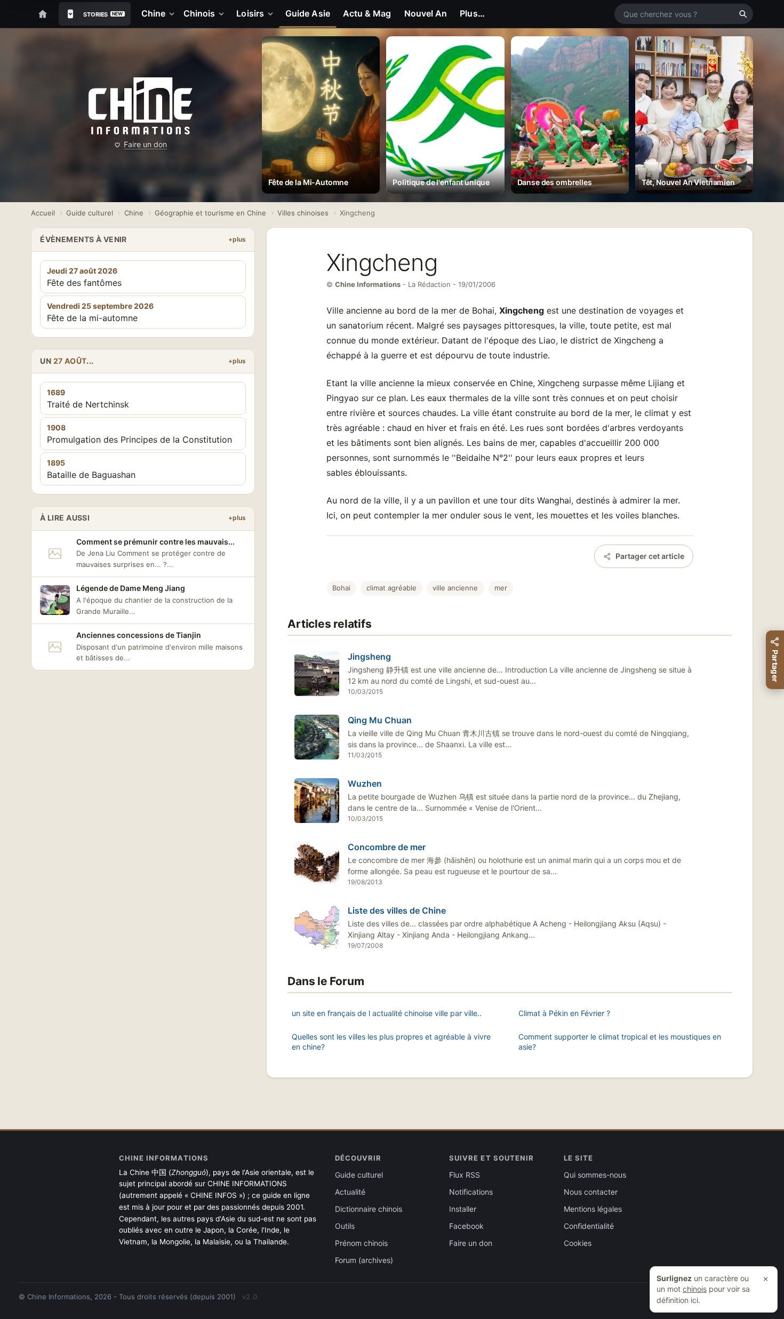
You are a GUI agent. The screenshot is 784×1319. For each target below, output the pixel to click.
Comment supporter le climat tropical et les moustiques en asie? (619, 1042)
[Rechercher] (743, 13)
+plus (237, 239)
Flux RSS (464, 1174)
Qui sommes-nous (595, 1174)
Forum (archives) (364, 1260)
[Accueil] (42, 14)
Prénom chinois (361, 1243)
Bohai (341, 587)
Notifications (471, 1191)
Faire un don (145, 144)
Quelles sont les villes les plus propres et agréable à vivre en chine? (391, 1042)
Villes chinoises (303, 213)
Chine (153, 13)
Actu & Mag (367, 13)
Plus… (472, 13)
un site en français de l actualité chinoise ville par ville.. (387, 1013)
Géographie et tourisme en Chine (210, 213)
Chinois (199, 13)
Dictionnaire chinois (368, 1208)
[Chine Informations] (141, 106)
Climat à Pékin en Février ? (564, 1013)
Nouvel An (425, 13)
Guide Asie (307, 13)
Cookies (577, 1243)
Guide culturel (89, 213)
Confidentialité (589, 1225)
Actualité (350, 1191)
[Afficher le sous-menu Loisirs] (272, 14)
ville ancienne (455, 587)
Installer (462, 1208)
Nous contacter (591, 1191)
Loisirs (250, 13)
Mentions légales (593, 1208)
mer (500, 587)
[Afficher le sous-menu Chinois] (223, 14)
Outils (345, 1225)
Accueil (43, 213)
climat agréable (391, 587)
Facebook (466, 1225)
